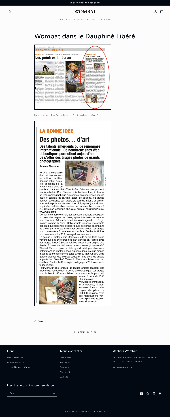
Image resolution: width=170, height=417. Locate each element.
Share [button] (40, 321)
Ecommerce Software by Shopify (92, 411)
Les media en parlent (18, 367)
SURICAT (75, 411)
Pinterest (65, 372)
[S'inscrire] (54, 393)
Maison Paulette (15, 362)
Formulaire (65, 358)
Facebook (64, 367)
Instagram (65, 362)
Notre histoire (15, 358)
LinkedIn (64, 377)
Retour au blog (87, 332)
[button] (10, 12)
